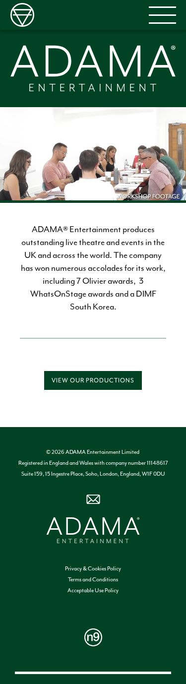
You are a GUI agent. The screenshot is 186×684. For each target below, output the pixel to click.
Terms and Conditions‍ (93, 579)
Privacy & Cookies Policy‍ (93, 568)
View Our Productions (93, 380)
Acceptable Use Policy (93, 590)
